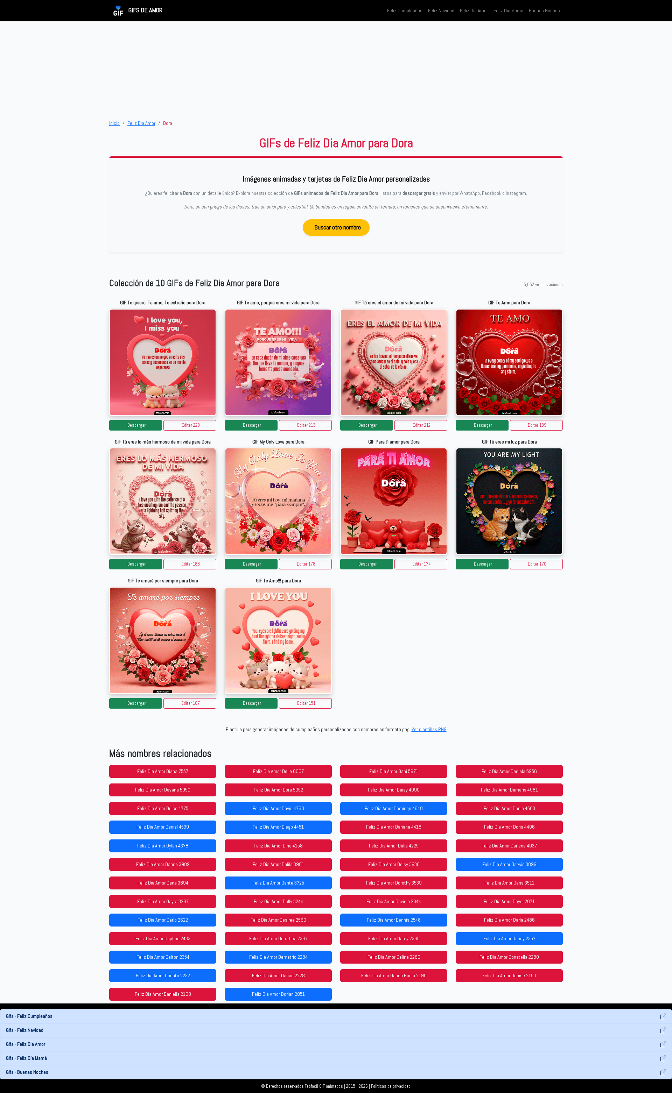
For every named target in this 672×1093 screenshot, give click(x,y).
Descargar (136, 425)
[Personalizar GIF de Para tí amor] (393, 501)
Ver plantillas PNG (429, 729)
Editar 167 (190, 703)
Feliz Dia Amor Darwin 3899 (509, 864)
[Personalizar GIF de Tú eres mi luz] (509, 501)
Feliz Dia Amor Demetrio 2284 (278, 957)
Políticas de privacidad (391, 1086)
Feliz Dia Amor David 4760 (278, 808)
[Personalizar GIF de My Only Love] (278, 501)
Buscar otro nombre (337, 227)
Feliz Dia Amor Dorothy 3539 (394, 883)
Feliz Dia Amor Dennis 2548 (394, 920)
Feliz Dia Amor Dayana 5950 (162, 790)
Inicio (114, 123)
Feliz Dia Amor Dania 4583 (509, 808)
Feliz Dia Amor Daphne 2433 (162, 938)
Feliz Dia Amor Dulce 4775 (162, 808)
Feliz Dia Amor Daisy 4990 (394, 790)
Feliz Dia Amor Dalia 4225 (394, 846)
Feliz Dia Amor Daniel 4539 (162, 827)
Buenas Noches (544, 10)
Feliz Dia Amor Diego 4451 (278, 827)
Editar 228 (191, 425)
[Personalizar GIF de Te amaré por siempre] (162, 640)
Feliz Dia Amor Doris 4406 (509, 827)
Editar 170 (537, 564)
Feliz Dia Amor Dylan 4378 (162, 846)
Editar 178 (306, 564)
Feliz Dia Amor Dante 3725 (278, 883)
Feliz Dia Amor (474, 10)
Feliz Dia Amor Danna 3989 (163, 864)
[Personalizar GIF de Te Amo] (509, 362)
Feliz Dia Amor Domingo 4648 (394, 808)
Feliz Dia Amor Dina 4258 (278, 846)
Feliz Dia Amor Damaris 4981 (509, 790)
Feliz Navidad (441, 10)
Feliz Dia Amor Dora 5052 (278, 790)
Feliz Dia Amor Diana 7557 (162, 771)
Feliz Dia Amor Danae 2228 (278, 975)
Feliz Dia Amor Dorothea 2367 (278, 938)
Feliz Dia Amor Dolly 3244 (278, 901)
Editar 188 (190, 564)
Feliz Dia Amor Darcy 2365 (394, 938)
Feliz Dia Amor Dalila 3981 (278, 864)
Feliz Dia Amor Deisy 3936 (394, 864)
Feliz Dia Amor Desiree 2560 (278, 920)
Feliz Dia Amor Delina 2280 (394, 957)
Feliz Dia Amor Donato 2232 (163, 975)
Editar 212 (421, 425)
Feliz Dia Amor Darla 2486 (509, 920)
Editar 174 (421, 564)
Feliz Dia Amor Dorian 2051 (278, 994)
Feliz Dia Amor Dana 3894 (163, 883)
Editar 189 (537, 425)
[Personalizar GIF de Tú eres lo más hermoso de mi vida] (162, 501)
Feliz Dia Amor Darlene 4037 (509, 846)
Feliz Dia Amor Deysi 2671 (509, 901)
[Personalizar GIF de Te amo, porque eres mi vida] (278, 362)
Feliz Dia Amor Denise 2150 (509, 975)
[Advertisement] (336, 70)
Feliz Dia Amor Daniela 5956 (509, 771)
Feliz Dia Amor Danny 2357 (509, 938)
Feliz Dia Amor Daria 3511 (509, 883)
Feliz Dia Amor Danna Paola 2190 (394, 975)
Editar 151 (306, 703)
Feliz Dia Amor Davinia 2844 (393, 901)
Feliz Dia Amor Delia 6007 (278, 771)
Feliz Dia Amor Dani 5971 (393, 771)
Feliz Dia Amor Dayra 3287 (163, 901)
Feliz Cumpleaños (404, 10)
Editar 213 (306, 425)
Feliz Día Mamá (508, 10)
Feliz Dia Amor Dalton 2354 (162, 957)
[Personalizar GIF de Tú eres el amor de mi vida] (393, 362)
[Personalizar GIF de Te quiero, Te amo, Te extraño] (162, 362)
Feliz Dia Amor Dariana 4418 (393, 827)
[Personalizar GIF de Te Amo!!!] (278, 640)
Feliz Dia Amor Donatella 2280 (509, 957)
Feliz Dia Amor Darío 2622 (163, 920)
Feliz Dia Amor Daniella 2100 (163, 994)
